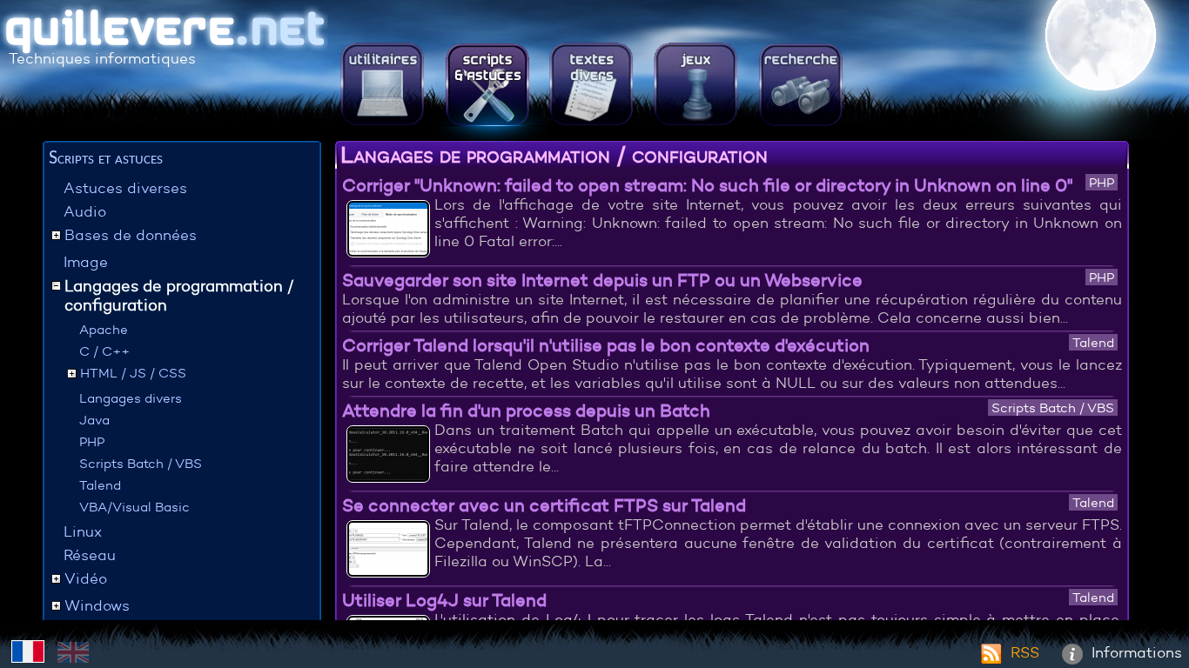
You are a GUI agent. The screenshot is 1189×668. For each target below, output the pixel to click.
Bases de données (130, 235)
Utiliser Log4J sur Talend (444, 600)
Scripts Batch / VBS (140, 463)
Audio (85, 212)
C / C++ (104, 351)
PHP (91, 441)
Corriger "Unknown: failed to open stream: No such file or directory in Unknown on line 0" (707, 185)
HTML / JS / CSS (133, 372)
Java (94, 419)
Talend (100, 485)
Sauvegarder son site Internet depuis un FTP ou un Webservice (602, 280)
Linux (83, 532)
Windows (97, 606)
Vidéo (85, 579)
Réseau (90, 555)
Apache (103, 329)
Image (86, 262)
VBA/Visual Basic (134, 506)
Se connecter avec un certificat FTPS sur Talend (544, 505)
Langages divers (130, 398)
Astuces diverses (125, 188)
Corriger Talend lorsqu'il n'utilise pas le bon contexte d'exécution (606, 345)
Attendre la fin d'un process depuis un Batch (526, 410)
